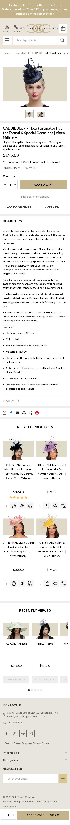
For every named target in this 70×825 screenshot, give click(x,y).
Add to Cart (43, 184)
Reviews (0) (11, 401)
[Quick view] (21, 505)
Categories (10, 760)
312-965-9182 (15, 722)
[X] (30, 413)
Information (11, 752)
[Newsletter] (63, 778)
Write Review (30, 162)
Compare (52, 206)
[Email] (17, 413)
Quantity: (9, 176)
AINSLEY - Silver (45, 643)
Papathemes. (10, 806)
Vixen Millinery (11, 167)
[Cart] (63, 28)
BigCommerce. (25, 801)
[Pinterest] (37, 413)
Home (7, 53)
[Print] (24, 413)
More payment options (35, 196)
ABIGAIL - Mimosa (16, 643)
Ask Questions (49, 162)
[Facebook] (11, 413)
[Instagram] (31, 733)
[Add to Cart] (13, 505)
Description (12, 220)
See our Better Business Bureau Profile (27, 743)
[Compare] (30, 505)
